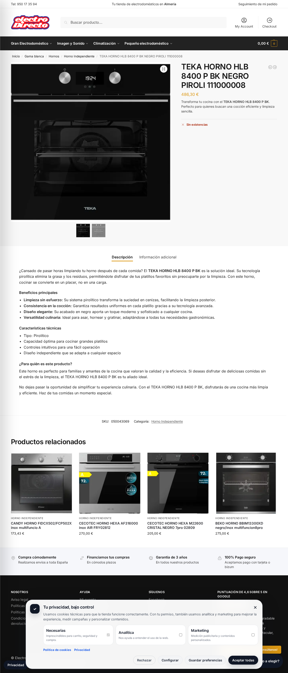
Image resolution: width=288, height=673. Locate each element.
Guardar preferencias (205, 660)
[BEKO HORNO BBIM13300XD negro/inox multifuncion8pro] (270, 67)
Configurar (170, 660)
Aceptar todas (243, 660)
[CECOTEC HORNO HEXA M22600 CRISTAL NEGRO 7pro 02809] (275, 67)
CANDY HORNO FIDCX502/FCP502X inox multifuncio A (41, 525)
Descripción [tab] (122, 257)
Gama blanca (34, 56)
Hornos (54, 56)
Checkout (269, 26)
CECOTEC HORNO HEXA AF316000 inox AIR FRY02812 (108, 525)
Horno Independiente (79, 56)
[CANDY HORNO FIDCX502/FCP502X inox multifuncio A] (41, 483)
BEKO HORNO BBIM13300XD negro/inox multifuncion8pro (239, 525)
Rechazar (144, 660)
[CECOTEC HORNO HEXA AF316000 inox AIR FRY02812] (109, 483)
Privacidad (82, 650)
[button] (267, 43)
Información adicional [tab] (157, 257)
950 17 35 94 (27, 4)
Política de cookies (57, 650)
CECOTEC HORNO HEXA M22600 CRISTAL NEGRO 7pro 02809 (175, 525)
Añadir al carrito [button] (41, 543)
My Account (244, 26)
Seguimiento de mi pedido (257, 4)
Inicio (16, 56)
